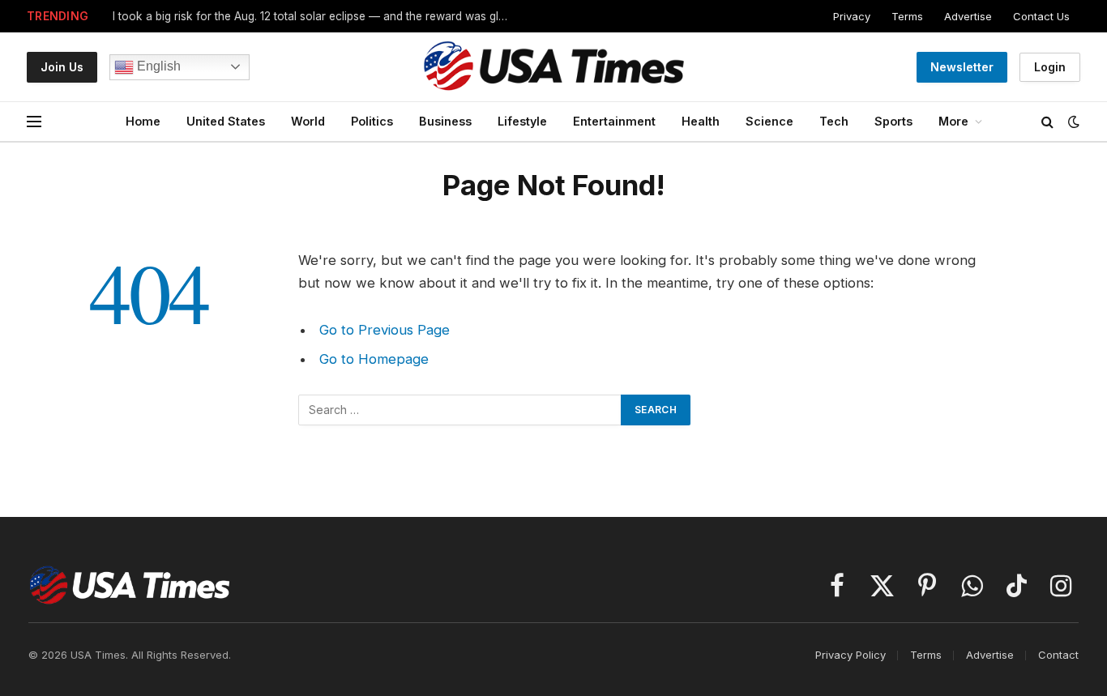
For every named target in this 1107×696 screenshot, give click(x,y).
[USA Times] (554, 66)
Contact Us (1041, 16)
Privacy (851, 16)
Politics (372, 121)
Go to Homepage (374, 359)
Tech (833, 121)
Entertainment (614, 121)
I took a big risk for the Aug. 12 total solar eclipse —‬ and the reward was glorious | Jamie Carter (315, 16)
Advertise (968, 16)
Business (445, 121)
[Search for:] (460, 410)
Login (1050, 67)
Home (143, 121)
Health (701, 121)
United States (225, 121)
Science (769, 121)
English (157, 66)
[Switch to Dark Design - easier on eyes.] (1072, 121)
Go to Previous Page (384, 330)
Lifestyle (522, 121)
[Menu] (34, 122)
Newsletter (962, 67)
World (308, 121)
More (953, 121)
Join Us (62, 67)
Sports (893, 121)
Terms (907, 16)
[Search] (1047, 122)
